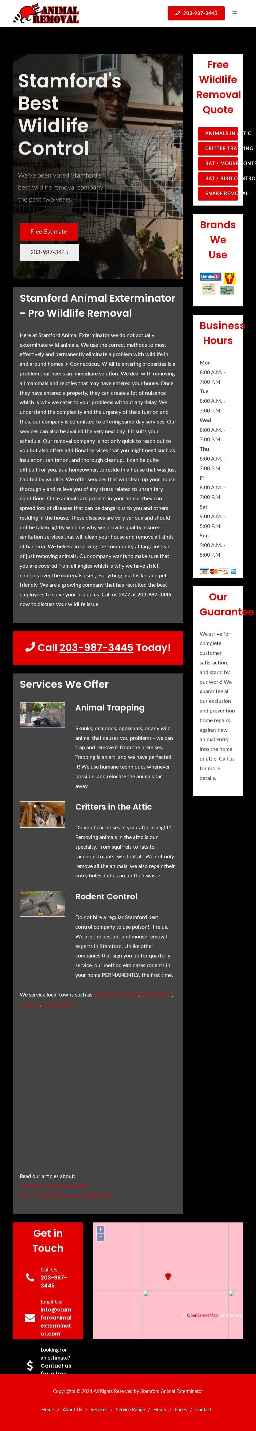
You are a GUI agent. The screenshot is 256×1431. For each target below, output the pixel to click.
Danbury (30, 1004)
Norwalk (129, 994)
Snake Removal (221, 194)
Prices (181, 1410)
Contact (203, 1410)
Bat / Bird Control (221, 179)
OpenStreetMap (202, 1315)
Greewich (105, 994)
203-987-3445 (199, 13)
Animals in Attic (221, 133)
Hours (159, 1410)
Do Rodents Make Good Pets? (55, 1186)
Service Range (130, 1410)
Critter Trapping (221, 149)
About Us (72, 1410)
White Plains (157, 994)
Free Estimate (48, 232)
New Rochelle (58, 1004)
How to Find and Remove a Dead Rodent (67, 1195)
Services (99, 1410)
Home (47, 1410)
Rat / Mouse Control (221, 164)
